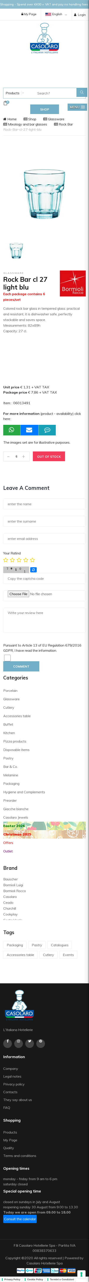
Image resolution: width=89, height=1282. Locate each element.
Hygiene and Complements (24, 792)
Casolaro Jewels (15, 817)
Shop (31, 119)
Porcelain (10, 690)
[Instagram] (18, 1043)
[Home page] (44, 38)
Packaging (11, 783)
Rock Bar (65, 124)
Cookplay (10, 914)
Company (10, 1068)
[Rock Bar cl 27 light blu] (16, 251)
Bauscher (10, 879)
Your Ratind (12, 553)
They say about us (17, 1100)
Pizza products (14, 741)
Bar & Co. (10, 766)
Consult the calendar (20, 1219)
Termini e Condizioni (62, 1279)
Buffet (8, 724)
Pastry (8, 758)
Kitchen (9, 733)
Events (68, 955)
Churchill (9, 908)
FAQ (6, 1107)
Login (82, 15)
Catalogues (59, 945)
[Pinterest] (40, 1043)
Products (12, 93)
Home (11, 119)
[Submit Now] (30, 430)
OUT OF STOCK (49, 457)
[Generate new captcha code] (33, 569)
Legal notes (12, 1076)
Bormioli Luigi (13, 885)
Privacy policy (14, 1084)
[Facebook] (7, 1043)
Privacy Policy (12, 1279)
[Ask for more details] (47, 430)
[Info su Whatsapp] (12, 430)
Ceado (8, 902)
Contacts (10, 1092)
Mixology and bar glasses (27, 124)
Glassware (55, 119)
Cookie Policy (35, 1279)
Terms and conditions (19, 1155)
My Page (30, 14)
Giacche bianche (16, 809)
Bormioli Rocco (14, 891)
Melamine (10, 775)
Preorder (10, 800)
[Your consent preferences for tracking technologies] (81, 1274)
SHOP (44, 109)
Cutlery (8, 707)
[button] (77, 107)
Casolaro (10, 896)
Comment (21, 666)
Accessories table (17, 716)
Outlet (8, 851)
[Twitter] (29, 1043)
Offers (8, 843)
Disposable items (16, 750)
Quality (9, 1148)
